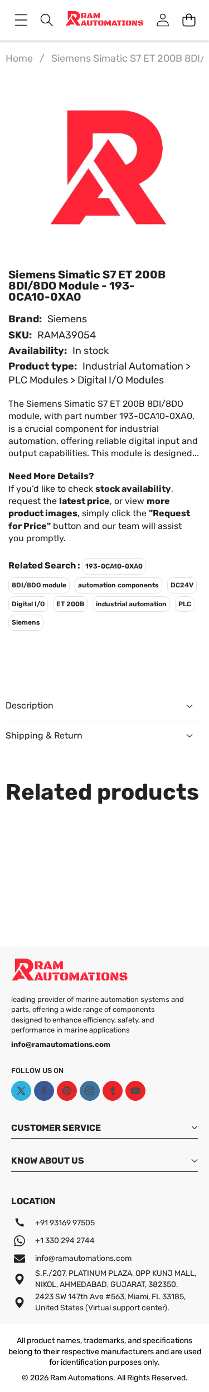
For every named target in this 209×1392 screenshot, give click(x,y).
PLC (184, 604)
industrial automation (131, 604)
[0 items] (188, 20)
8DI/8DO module (39, 585)
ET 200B (70, 604)
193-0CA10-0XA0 (114, 566)
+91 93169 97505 (65, 1223)
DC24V (182, 585)
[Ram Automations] (104, 20)
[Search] (47, 20)
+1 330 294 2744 (65, 1240)
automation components (118, 585)
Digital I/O (28, 604)
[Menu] (20, 20)
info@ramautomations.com (83, 1258)
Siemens (67, 319)
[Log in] (162, 20)
